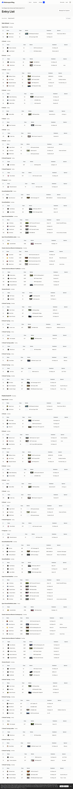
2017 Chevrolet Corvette (34, 229)
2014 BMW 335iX (33, 706)
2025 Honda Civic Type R (34, 437)
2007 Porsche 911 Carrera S (34, 223)
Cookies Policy (45, 786)
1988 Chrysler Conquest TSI (37, 136)
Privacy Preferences (22, 787)
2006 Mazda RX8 (37, 164)
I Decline (66, 786)
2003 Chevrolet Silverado (39, 284)
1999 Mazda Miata (35, 114)
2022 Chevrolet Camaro (34, 624)
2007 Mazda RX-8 (35, 82)
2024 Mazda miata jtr (37, 51)
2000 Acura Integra (34, 554)
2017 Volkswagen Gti (35, 548)
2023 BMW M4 (36, 62)
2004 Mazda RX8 (36, 295)
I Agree (61, 786)
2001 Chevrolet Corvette (37, 175)
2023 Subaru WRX (34, 385)
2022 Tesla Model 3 (36, 420)
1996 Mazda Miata (38, 338)
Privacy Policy (52, 786)
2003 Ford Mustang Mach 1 (39, 275)
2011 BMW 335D (35, 327)
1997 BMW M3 (32, 232)
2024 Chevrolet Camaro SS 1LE (35, 261)
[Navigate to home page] (8, 2)
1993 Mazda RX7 (38, 760)
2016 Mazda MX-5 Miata (36, 313)
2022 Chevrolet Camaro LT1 (34, 264)
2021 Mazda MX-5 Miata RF (37, 316)
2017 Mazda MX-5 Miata (36, 85)
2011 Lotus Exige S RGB (33, 36)
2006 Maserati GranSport (34, 33)
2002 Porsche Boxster (36, 76)
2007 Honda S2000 (35, 79)
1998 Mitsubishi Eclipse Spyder (36, 388)
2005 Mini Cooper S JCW (36, 360)
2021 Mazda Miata (35, 310)
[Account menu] (70, 2)
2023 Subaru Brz (36, 299)
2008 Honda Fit (33, 150)
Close (71, 786)
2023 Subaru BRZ (35, 568)
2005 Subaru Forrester (37, 668)
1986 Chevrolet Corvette (34, 592)
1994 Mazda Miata (32, 226)
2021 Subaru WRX (39, 186)
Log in (67, 2)
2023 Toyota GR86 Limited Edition (36, 444)
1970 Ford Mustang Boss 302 (38, 644)
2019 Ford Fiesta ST (34, 771)
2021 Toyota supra (37, 65)
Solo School (4, 18)
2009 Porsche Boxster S (38, 47)
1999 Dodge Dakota (37, 281)
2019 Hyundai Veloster (35, 147)
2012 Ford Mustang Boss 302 (34, 257)
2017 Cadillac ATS (33, 703)
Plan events (62, 2)
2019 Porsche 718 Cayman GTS (38, 426)
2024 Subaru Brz (37, 103)
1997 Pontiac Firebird (38, 278)
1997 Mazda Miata (37, 349)
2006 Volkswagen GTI (35, 197)
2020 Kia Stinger (38, 125)
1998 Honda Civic (35, 371)
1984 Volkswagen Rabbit (37, 212)
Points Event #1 (11, 18)
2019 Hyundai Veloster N (39, 96)
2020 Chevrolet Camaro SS (34, 254)
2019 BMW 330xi (37, 100)
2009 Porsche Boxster (34, 713)
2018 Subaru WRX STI (37, 208)
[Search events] (44, 2)
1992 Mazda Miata (33, 586)
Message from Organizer (64, 10)
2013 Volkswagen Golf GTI (36, 382)
